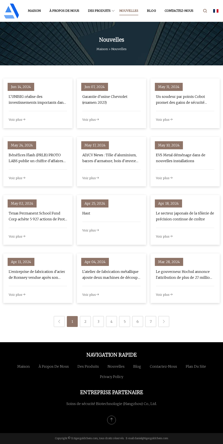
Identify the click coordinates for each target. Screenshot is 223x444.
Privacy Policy (111, 376)
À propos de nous (64, 11)
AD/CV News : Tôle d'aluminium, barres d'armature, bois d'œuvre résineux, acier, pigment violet (109, 158)
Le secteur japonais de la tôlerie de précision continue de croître (185, 216)
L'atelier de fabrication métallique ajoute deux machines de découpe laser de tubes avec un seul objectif (111, 275)
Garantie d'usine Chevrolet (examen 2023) (104, 99)
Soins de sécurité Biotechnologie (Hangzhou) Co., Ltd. (111, 403)
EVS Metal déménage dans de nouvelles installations (180, 158)
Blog (151, 11)
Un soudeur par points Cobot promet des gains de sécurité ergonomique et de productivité (182, 99)
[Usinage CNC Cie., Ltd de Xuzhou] (11, 11)
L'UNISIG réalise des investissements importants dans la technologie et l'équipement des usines (38, 99)
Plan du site (196, 366)
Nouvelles (128, 11)
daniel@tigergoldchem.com (151, 438)
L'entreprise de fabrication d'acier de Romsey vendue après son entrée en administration (37, 275)
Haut (86, 213)
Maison (34, 11)
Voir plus (15, 120)
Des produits (99, 11)
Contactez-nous (179, 11)
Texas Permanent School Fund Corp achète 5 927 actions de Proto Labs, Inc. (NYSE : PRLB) (38, 216)
